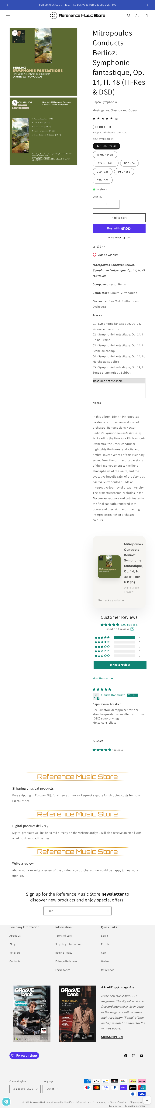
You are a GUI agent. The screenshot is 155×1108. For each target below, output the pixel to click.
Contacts (14, 961)
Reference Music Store (41, 1102)
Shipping (97, 132)
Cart (103, 952)
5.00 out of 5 (129, 625)
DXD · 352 (103, 180)
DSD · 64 (129, 163)
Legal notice (62, 970)
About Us (15, 935)
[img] (102, 689)
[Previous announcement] (7, 5)
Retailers (14, 952)
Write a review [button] (120, 665)
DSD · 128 (102, 171)
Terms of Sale (63, 935)
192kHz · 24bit (106, 163)
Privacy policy (100, 1102)
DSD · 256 (124, 171)
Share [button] (99, 741)
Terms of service (118, 1102)
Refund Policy (63, 952)
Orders (105, 961)
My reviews (107, 970)
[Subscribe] (107, 911)
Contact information (135, 1106)
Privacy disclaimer (66, 961)
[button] (8, 15)
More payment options (119, 237)
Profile (105, 944)
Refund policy (82, 1102)
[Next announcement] (147, 5)
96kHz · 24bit (105, 154)
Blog (12, 944)
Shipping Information (68, 944)
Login (104, 935)
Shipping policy (138, 1102)
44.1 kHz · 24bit (106, 146)
